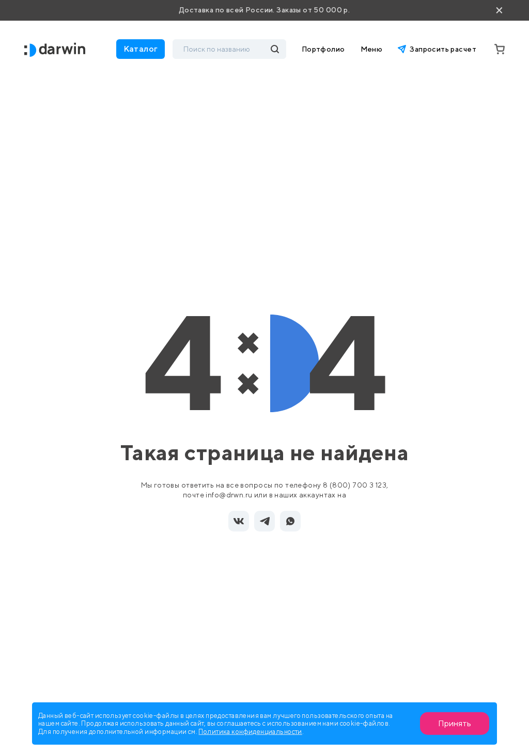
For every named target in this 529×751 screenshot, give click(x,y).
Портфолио (323, 49)
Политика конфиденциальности (250, 731)
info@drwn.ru (229, 495)
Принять (454, 723)
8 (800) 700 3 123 (354, 485)
